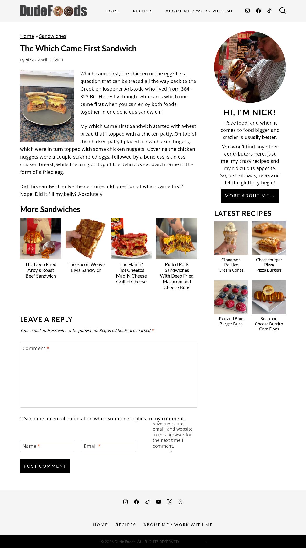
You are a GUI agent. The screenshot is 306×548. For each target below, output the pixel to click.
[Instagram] (247, 11)
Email (92, 446)
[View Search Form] (282, 11)
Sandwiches (52, 36)
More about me (247, 195)
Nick (29, 60)
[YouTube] (158, 502)
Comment (35, 348)
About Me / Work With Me (200, 10)
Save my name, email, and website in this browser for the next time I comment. (172, 435)
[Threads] (180, 502)
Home (113, 10)
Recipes (143, 10)
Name (31, 446)
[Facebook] (258, 11)
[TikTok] (269, 11)
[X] (169, 502)
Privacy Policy (192, 541)
